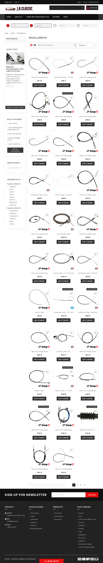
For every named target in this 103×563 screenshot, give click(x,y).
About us (18, 17)
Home (9, 17)
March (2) (12, 200)
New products (58, 516)
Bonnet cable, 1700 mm (63, 195)
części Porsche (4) (14, 144)
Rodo (66, 17)
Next (88, 485)
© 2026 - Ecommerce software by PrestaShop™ (20, 559)
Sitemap (81, 528)
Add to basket (39, 85)
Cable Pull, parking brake (39, 77)
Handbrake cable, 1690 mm (87, 273)
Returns (56, 17)
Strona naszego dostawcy (86, 547)
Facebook (81, 541)
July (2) (11, 189)
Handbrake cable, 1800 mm (87, 312)
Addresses (33, 522)
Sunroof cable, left (63, 351)
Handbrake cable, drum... (39, 195)
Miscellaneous (12, 39)
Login (80, 531)
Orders (32, 516)
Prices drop (58, 513)
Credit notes (34, 519)
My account (82, 538)
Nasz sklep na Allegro (85, 544)
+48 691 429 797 (11, 527)
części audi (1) (12, 123)
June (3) (12, 224)
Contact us (81, 525)
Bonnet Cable (39, 312)
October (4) (13, 213)
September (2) (14, 216)
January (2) (13, 205)
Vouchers (33, 525)
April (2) (12, 197)
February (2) (13, 202)
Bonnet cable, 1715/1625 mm (63, 273)
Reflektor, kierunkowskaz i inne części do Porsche (14, 69)
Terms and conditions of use (37, 17)
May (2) (12, 194)
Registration (82, 535)
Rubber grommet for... (88, 430)
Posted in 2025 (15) (13, 208)
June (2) (12, 192)
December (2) (14, 211)
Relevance (87, 45)
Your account (36, 507)
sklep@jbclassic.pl (12, 521)
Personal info (34, 513)
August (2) (13, 186)
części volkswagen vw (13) (13, 139)
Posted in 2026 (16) (13, 184)
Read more (10, 86)
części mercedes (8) (14, 134)
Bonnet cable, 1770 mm (63, 391)
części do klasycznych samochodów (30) (14, 128)
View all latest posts (15, 107)
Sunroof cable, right (64, 234)
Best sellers (58, 519)
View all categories (15, 150)
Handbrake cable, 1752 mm (63, 77)
